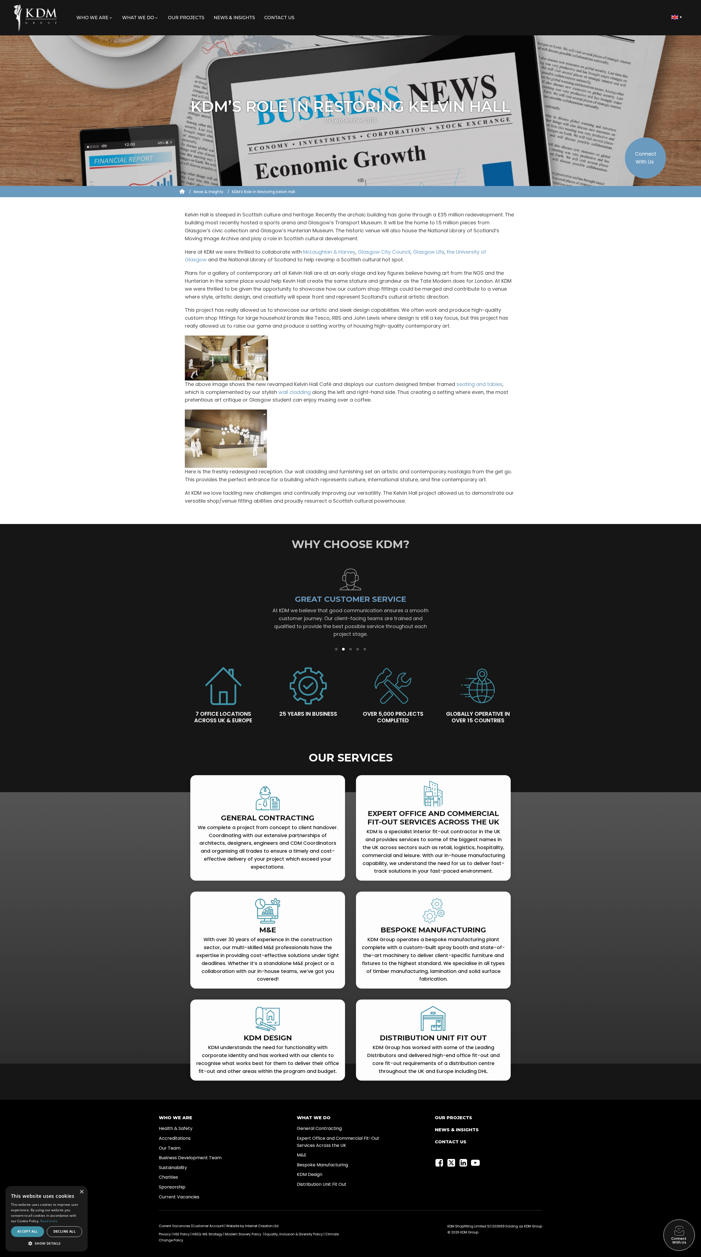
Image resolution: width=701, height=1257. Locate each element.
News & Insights (208, 191)
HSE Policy (181, 1234)
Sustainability (173, 1167)
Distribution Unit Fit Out (321, 1184)
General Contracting (319, 1128)
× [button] (81, 1192)
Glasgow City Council (384, 251)
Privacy (165, 1234)
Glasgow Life (428, 251)
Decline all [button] (64, 1231)
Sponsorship (172, 1187)
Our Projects (453, 1117)
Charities (168, 1177)
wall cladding (294, 392)
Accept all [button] (27, 1231)
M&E (301, 1155)
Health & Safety (176, 1128)
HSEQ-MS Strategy (207, 1234)
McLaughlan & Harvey (329, 251)
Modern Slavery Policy (243, 1234)
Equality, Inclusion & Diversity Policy (294, 1234)
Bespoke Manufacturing (322, 1165)
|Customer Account (207, 1226)
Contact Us (450, 1141)
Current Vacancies (179, 1197)
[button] (95, 18)
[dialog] (46, 1219)
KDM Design (309, 1174)
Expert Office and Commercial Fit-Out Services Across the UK (338, 1142)
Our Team (169, 1148)
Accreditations (175, 1138)
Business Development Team (190, 1158)
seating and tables (479, 384)
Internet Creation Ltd (261, 1226)
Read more (49, 1221)
